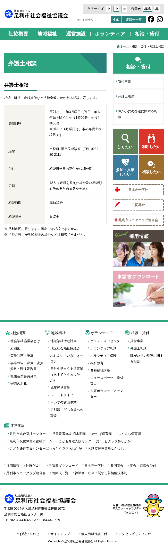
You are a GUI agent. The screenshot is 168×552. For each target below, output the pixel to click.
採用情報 (12, 465)
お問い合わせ (29, 534)
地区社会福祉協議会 (65, 348)
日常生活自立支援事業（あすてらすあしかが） (66, 374)
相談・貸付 (147, 33)
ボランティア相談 (103, 348)
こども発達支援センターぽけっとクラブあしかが (95, 441)
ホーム (124, 46)
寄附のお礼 (18, 383)
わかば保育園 (102, 434)
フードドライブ (61, 395)
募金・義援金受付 (143, 465)
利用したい (151, 147)
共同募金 (138, 205)
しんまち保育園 (129, 434)
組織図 (15, 348)
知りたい (125, 147)
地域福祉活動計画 (63, 341)
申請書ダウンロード (63, 465)
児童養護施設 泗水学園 (69, 434)
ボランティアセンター (106, 341)
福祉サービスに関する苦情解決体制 (101, 473)
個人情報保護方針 (94, 534)
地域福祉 (47, 33)
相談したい (151, 172)
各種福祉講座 (100, 370)
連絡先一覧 (134, 19)
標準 (147, 9)
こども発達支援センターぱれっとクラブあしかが (46, 448)
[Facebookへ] (151, 20)
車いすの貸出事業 (63, 402)
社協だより (34, 465)
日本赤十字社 (138, 189)
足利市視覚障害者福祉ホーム (31, 441)
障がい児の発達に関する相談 (137, 114)
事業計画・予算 (21, 355)
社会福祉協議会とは (25, 341)
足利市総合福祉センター (28, 434)
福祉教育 (96, 363)
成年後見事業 (60, 387)
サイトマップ (60, 534)
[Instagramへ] (160, 20)
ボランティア (110, 33)
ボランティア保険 (103, 355)
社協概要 (18, 33)
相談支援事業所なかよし (106, 448)
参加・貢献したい (125, 172)
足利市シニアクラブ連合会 (138, 220)
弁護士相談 (126, 96)
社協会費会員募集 (23, 376)
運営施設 (76, 33)
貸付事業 (124, 81)
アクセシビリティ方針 (134, 534)
